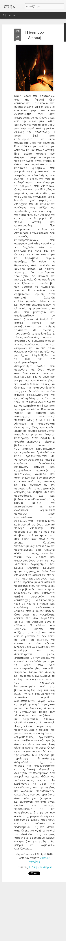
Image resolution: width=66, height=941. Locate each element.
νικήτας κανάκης (39, 859)
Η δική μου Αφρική (34, 34)
